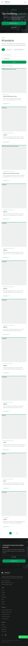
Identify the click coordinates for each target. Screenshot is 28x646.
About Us (3, 624)
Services (3, 595)
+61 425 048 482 (6, 580)
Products (3, 592)
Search (14, 62)
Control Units (9, 49)
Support (3, 603)
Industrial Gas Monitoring (6, 610)
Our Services (14, 27)
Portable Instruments (6, 614)
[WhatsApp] (3, 635)
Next (17, 533)
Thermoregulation (5, 618)
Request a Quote (13, 23)
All (3, 49)
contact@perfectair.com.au (8, 582)
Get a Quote (13, 561)
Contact (3, 601)
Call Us (14, 557)
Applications (4, 597)
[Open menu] (25, 2)
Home (3, 590)
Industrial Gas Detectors (19, 49)
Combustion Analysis (6, 616)
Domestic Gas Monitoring (6, 612)
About (3, 599)
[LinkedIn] (6, 635)
